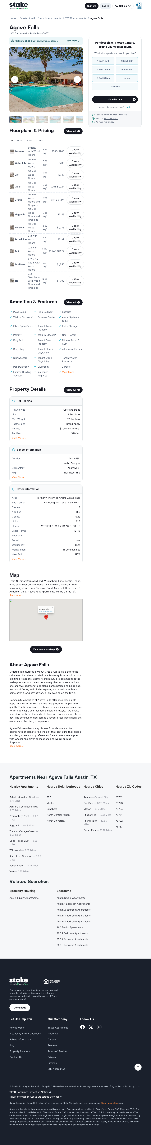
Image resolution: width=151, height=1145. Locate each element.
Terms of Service (57, 1051)
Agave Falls (24, 28)
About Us (53, 1033)
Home (12, 18)
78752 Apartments (75, 18)
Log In (105, 5)
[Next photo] (77, 79)
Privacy (52, 1057)
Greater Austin (28, 18)
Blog (11, 1045)
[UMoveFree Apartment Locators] (18, 981)
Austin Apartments (50, 18)
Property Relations (19, 1051)
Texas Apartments (58, 1027)
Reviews (52, 1045)
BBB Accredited (56, 1068)
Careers (52, 1039)
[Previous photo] (14, 79)
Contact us (20, 1007)
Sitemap (52, 1062)
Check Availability (75, 151)
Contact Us (15, 1057)
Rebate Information (20, 1039)
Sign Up (91, 5)
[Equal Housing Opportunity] (51, 981)
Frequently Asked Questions (25, 1033)
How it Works (16, 1027)
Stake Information (109, 1103)
